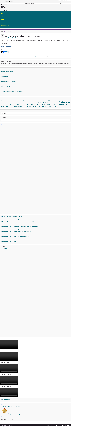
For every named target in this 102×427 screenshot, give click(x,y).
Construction (65, 103)
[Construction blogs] (4, 414)
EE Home (47, 425)
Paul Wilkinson (8, 37)
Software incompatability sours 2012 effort (22, 36)
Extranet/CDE (3, 16)
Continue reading (5, 46)
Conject (49, 103)
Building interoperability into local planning (8, 81)
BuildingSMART (10, 56)
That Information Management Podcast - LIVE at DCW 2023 (12, 234)
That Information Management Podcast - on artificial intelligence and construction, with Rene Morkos (19, 221)
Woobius (55, 106)
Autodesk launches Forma (5, 86)
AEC (12, 37)
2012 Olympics (4, 56)
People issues (26, 37)
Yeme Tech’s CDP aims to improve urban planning (10, 84)
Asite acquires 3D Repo (5, 93)
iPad (16, 406)
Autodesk (37, 101)
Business (2, 13)
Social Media (19, 106)
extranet (52, 104)
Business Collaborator (23, 102)
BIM (1, 11)
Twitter (39, 106)
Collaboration (3, 14)
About (51, 425)
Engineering (46, 104)
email (41, 104)
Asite (27, 101)
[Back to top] (99, 424)
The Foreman (50, 56)
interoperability (36, 56)
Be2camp (40, 101)
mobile (6, 106)
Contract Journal (24, 56)
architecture (22, 101)
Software (7, 406)
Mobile (2, 20)
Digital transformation (5, 25)
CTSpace (38, 104)
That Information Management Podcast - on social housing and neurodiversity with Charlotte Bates (19, 226)
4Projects (4, 101)
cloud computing (33, 103)
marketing (65, 104)
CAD (4, 406)
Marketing (2, 19)
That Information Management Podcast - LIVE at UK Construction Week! (14, 239)
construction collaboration (5, 104)
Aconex (9, 101)
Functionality (3, 17)
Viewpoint (48, 106)
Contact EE (62, 425)
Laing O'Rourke (42, 56)
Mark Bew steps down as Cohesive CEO (8, 74)
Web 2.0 (52, 106)
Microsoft (2, 106)
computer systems (16, 56)
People (2, 22)
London (60, 104)
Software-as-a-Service (30, 106)
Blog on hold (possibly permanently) (7, 71)
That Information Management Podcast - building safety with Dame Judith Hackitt (16, 231)
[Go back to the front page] (29, 3)
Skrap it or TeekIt (4, 79)
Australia (32, 101)
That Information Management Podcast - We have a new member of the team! (15, 236)
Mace (46, 56)
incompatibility (30, 56)
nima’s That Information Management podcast (14, 216)
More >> (18, 406)
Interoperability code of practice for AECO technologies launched (13, 89)
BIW (52, 101)
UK (43, 106)
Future (2, 26)
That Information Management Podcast (8, 241)
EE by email (56, 425)
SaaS (15, 106)
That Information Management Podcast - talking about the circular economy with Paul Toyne (18, 219)
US (45, 106)
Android (16, 101)
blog (62, 101)
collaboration (42, 103)
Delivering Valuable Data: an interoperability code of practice (12, 91)
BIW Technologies (57, 101)
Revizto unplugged (4, 76)
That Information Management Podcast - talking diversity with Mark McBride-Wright (16, 229)
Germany (56, 104)
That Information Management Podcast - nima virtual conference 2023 (14, 224)
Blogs (14, 37)
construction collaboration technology (23, 104)
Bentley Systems (45, 101)
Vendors (2, 23)
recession (11, 106)
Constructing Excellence (55, 102)
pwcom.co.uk (4, 10)
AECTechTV (5, 64)
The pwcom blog (7, 399)
